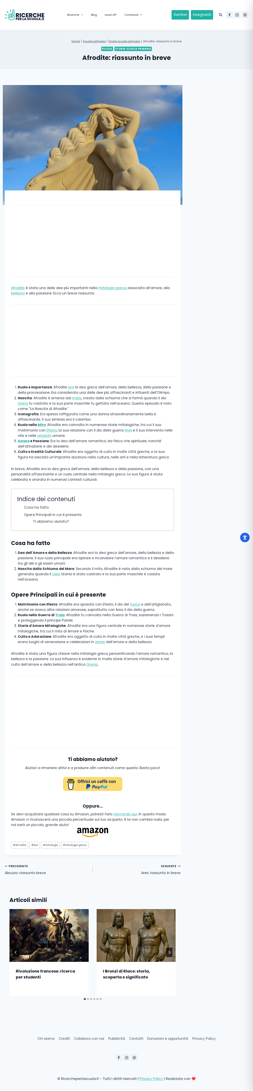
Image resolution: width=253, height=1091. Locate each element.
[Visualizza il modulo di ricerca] (220, 14)
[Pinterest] (245, 14)
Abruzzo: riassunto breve (25, 869)
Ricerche (73, 15)
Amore (23, 441)
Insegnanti (202, 14)
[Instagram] (237, 14)
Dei (34, 845)
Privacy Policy (204, 1038)
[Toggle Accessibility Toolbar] (245, 537)
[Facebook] (229, 14)
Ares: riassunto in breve (160, 869)
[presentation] (49, 935)
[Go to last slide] (16, 952)
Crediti (64, 1038)
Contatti (136, 1038)
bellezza (18, 293)
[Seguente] (169, 952)
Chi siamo (46, 1038)
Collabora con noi (89, 1038)
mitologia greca (112, 288)
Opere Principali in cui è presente (52, 514)
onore (100, 642)
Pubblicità (116, 1038)
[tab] (85, 999)
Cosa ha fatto (36, 507)
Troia (60, 615)
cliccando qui (125, 814)
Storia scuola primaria (133, 48)
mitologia (50, 845)
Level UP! (111, 15)
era (71, 387)
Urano (23, 403)
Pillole (107, 48)
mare (76, 398)
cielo (56, 574)
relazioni (44, 435)
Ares (128, 430)
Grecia (92, 664)
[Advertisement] (92, 241)
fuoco (135, 604)
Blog (94, 15)
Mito (42, 424)
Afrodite (18, 288)
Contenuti (132, 15)
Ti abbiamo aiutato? (51, 521)
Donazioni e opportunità (167, 1038)
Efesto (51, 430)
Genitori (180, 14)
